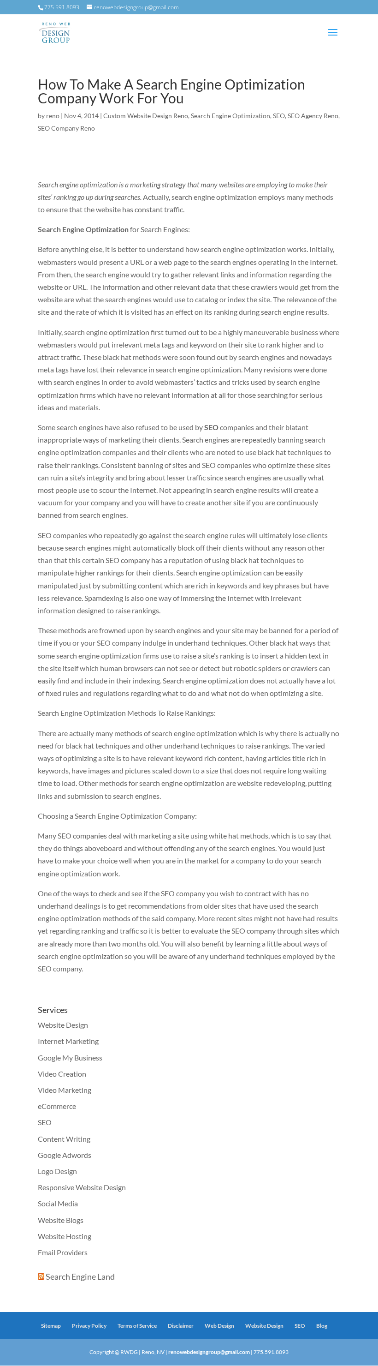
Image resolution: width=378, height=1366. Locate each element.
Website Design (63, 1024)
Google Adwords (64, 1154)
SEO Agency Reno (313, 116)
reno (52, 116)
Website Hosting (64, 1236)
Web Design (219, 1325)
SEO (279, 116)
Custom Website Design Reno (145, 116)
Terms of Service (137, 1325)
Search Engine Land (80, 1276)
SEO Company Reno (66, 128)
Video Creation (62, 1073)
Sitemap (51, 1325)
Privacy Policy (89, 1325)
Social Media (58, 1203)
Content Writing (64, 1138)
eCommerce (57, 1106)
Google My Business (70, 1057)
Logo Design (57, 1171)
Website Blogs (60, 1220)
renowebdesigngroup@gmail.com (209, 1351)
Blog (321, 1325)
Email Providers (63, 1252)
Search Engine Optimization (230, 116)
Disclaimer (181, 1325)
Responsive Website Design (82, 1187)
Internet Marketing (68, 1040)
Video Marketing (64, 1089)
